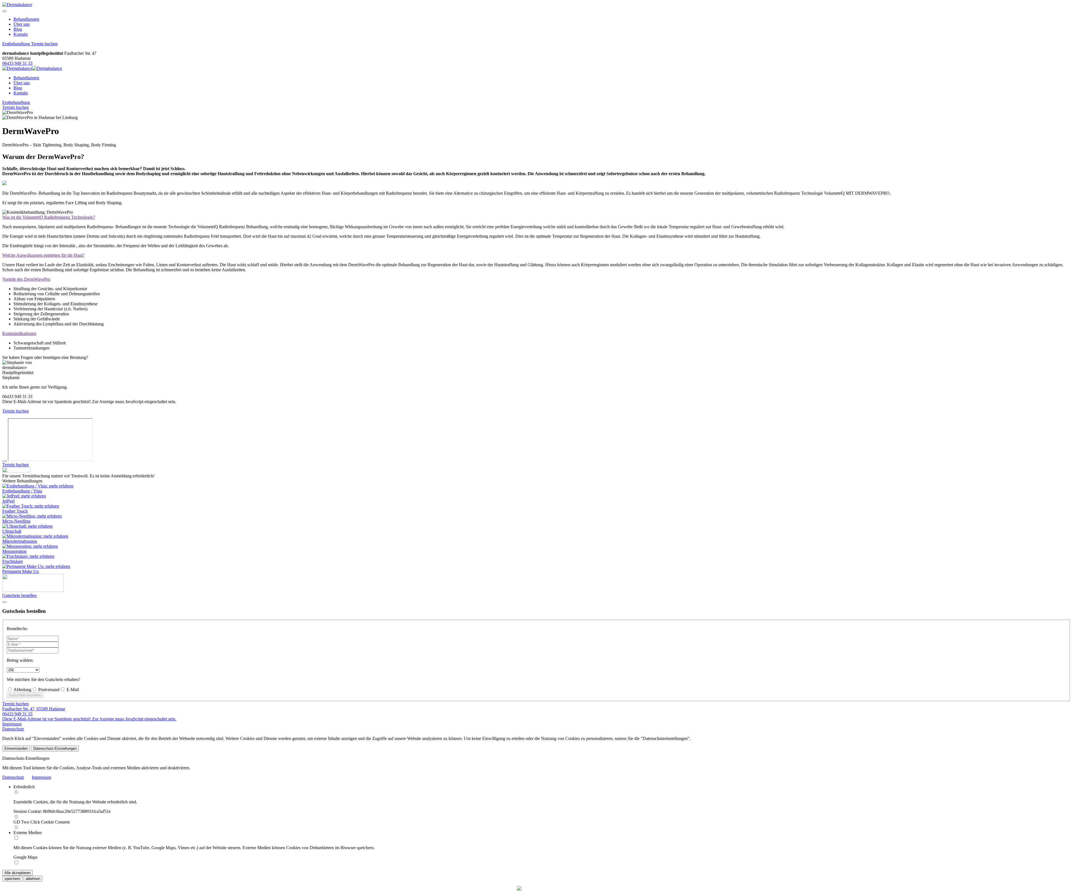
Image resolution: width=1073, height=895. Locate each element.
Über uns (21, 24)
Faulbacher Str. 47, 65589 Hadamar (33, 708)
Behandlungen (26, 19)
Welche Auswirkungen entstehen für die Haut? (43, 255)
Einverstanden (16, 748)
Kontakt (20, 34)
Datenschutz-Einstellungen (55, 748)
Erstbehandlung (16, 43)
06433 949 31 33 (17, 63)
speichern (12, 879)
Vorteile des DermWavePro (26, 279)
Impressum (12, 724)
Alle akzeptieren (17, 873)
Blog (17, 29)
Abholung (22, 689)
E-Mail (72, 689)
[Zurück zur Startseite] (17, 4)
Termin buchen (44, 43)
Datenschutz (13, 729)
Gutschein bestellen (19, 595)
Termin (15, 107)
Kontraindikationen (19, 333)
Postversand (48, 689)
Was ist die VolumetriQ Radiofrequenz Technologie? (48, 217)
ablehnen (33, 879)
